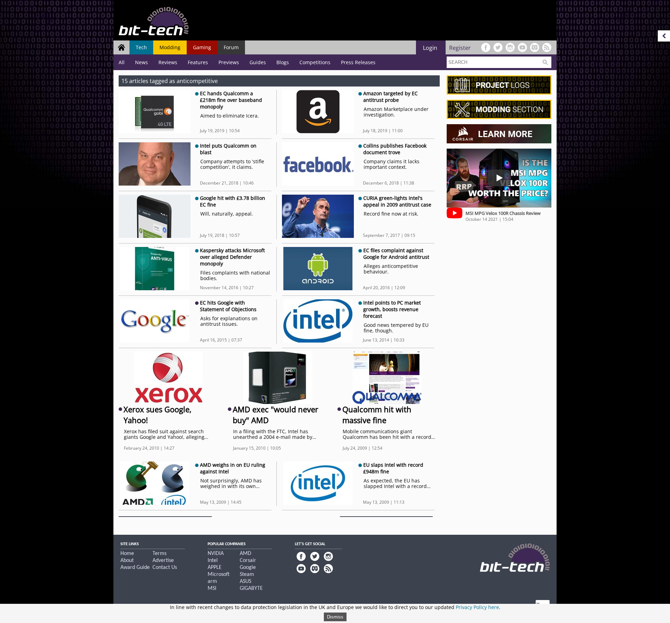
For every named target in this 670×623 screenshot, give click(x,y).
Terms (159, 553)
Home (127, 553)
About (127, 560)
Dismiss (335, 617)
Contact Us (164, 567)
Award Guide (135, 567)
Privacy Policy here (477, 607)
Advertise (163, 560)
